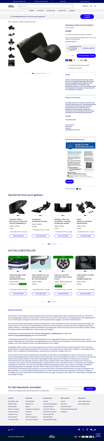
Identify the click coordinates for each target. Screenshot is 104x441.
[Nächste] (49, 73)
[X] (83, 429)
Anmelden (90, 389)
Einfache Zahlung (84, 1)
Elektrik (28, 406)
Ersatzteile (40, 10)
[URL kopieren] (77, 189)
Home (9, 21)
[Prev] (43, 244)
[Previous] (13, 215)
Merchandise (62, 10)
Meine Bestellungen (84, 404)
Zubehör (31, 10)
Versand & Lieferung (49, 409)
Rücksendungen (48, 417)
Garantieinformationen (50, 411)
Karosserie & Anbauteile (33, 409)
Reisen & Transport (13, 409)
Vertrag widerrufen (48, 414)
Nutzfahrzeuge (51, 10)
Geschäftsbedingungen (24, 335)
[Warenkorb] (95, 6)
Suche (24, 6)
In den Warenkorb (18, 236)
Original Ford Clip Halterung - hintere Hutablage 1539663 (62, 221)
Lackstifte (29, 411)
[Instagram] (87, 429)
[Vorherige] (27, 73)
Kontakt (45, 401)
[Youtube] (91, 429)
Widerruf (85, 6)
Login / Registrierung (84, 401)
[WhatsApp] (80, 189)
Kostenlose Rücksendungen (41, 1)
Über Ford (63, 404)
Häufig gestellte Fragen (50, 419)
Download (69, 181)
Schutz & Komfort (13, 411)
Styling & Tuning (13, 414)
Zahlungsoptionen (48, 406)
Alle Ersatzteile (30, 401)
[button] (98, 435)
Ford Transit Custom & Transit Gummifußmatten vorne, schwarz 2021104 (85, 279)
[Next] (24, 215)
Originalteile (63, 1)
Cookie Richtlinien (66, 406)
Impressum (64, 411)
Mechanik (28, 414)
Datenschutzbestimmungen (69, 409)
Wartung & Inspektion (32, 419)
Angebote (72, 10)
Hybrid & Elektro (12, 417)
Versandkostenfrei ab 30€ (19, 1)
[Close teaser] (93, 430)
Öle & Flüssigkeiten (31, 417)
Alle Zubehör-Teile (13, 401)
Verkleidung (15, 21)
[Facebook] (79, 429)
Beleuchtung (29, 404)
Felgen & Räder (12, 404)
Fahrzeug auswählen (87, 16)
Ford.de (63, 401)
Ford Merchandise (13, 419)
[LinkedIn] (95, 429)
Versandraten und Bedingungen (51, 333)
